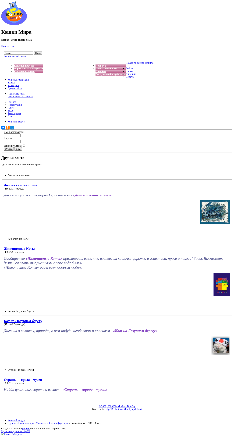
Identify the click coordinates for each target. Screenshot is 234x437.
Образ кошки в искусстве (28, 68)
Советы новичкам (106, 68)
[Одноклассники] (8, 127)
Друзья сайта (15, 88)
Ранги (11, 107)
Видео (129, 71)
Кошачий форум (16, 420)
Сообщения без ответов (20, 96)
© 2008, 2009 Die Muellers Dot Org (117, 406)
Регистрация (14, 113)
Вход (10, 116)
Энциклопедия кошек (55, 62)
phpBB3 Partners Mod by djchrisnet (124, 409)
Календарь (13, 85)
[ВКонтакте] (3, 127)
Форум (93, 62)
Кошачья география (18, 79)
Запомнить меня (13, 145)
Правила (101, 65)
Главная (12, 62)
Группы (12, 423)
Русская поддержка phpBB (15, 431)
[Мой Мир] (12, 127)
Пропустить (7, 46)
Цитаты (130, 76)
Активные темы (16, 93)
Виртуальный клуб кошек (111, 74)
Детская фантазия (78, 62)
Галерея (12, 102)
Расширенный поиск (15, 56)
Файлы (129, 68)
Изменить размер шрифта (139, 62)
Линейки (101, 71)
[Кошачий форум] (14, 24)
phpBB (26, 428)
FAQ (10, 110)
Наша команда (26, 423)
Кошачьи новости (24, 65)
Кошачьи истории (24, 71)
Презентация (15, 104)
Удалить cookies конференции (52, 423)
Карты (11, 82)
